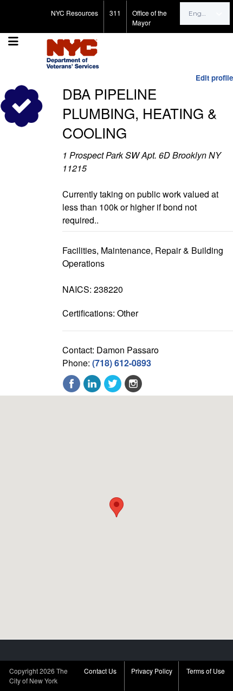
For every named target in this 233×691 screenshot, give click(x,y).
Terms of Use (205, 670)
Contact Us (100, 670)
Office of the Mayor (149, 17)
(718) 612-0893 (121, 363)
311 (115, 12)
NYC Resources (74, 12)
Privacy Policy (151, 670)
